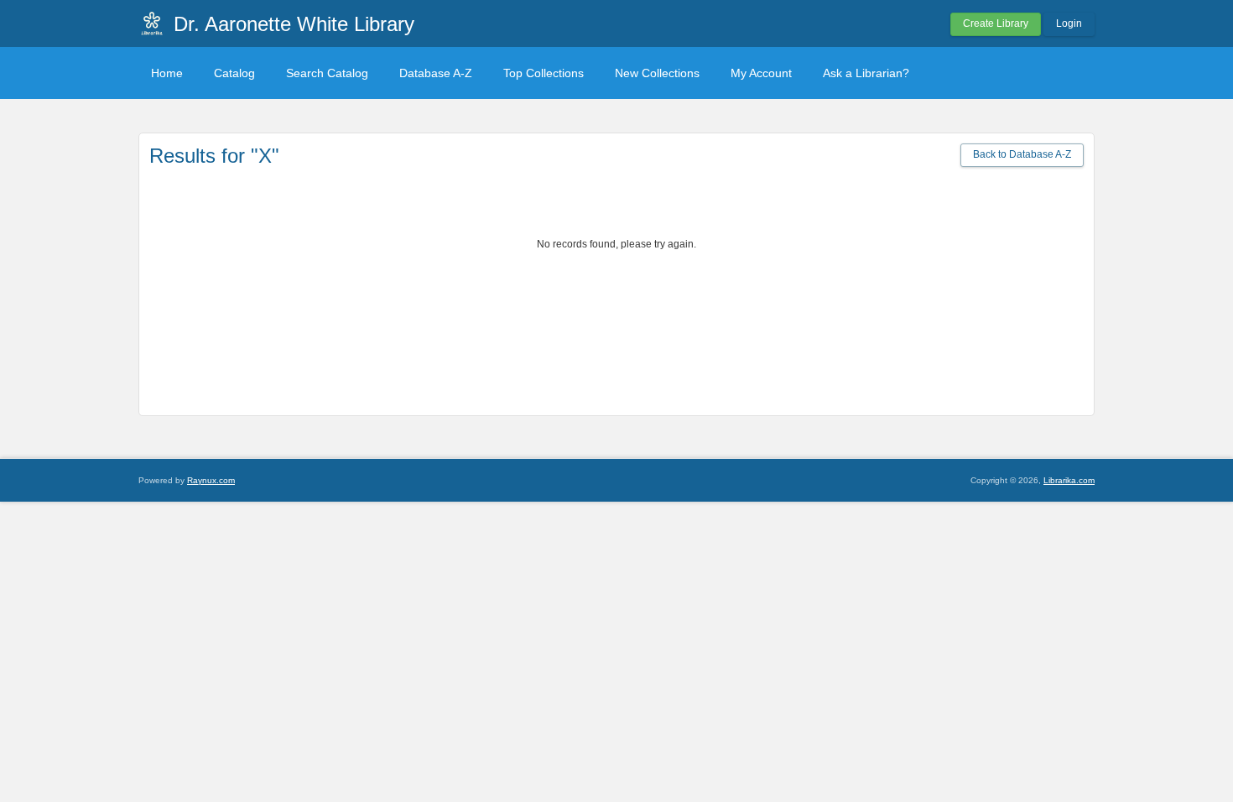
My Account (761, 73)
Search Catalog (327, 73)
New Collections (657, 73)
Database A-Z (435, 73)
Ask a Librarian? (866, 73)
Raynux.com (211, 480)
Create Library (995, 23)
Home (167, 73)
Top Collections (543, 73)
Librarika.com (1069, 480)
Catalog (234, 73)
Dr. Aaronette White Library (294, 24)
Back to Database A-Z (1022, 154)
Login (1069, 23)
